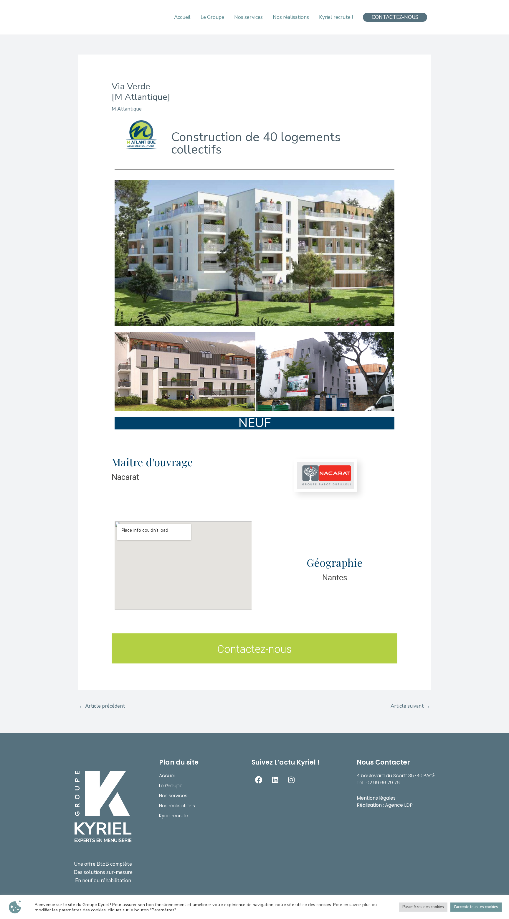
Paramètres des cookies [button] (423, 907)
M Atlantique (127, 109)
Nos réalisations (177, 805)
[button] (395, 17)
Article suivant (410, 706)
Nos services (173, 795)
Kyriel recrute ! (175, 815)
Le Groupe (171, 785)
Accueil (167, 775)
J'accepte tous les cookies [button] (476, 907)
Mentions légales (376, 798)
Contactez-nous (254, 649)
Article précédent (102, 706)
